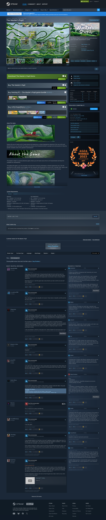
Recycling (64, 513)
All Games (8, 18)
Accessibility (75, 508)
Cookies (74, 513)
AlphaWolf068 (13, 268)
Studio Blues (13, 380)
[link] (51, 102)
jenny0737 (12, 360)
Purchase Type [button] (19, 253)
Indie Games (14, 18)
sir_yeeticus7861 (14, 292)
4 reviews (12, 363)
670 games (12, 404)
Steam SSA (51, 508)
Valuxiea (12, 403)
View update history (75, 125)
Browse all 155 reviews (37, 496)
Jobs (63, 508)
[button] (9, 10)
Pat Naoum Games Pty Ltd (87, 50)
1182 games (12, 461)
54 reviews (12, 420)
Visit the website (74, 123)
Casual (79, 115)
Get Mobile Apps (89, 508)
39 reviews (12, 405)
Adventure (76, 115)
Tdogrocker (13, 309)
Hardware (64, 511)
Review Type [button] (10, 253)
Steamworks (51, 511)
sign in (91, 1)
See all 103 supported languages (77, 101)
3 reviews (12, 345)
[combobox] (80, 10)
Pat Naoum (83, 49)
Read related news (75, 127)
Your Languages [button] (14, 258)
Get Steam (88, 506)
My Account (88, 513)
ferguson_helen (14, 344)
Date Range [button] (37, 253)
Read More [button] (62, 333)
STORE (25, 4)
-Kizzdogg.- (13, 434)
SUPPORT (45, 4)
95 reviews (12, 462)
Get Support (88, 511)
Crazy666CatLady (14, 418)
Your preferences (96, 239)
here (32, 228)
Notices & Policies (76, 511)
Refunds (74, 516)
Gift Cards (51, 516)
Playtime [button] (46, 253)
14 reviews (12, 381)
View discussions (74, 129)
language (96, 1)
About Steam (52, 506)
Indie (83, 115)
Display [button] (52, 253)
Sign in (9, 68)
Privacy (74, 506)
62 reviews (12, 293)
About (39, 4)
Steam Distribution (53, 513)
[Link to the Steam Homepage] (12, 5)
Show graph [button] (94, 253)
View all (97, 223)
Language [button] (29, 253)
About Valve (65, 506)
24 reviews (12, 270)
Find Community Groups (76, 131)
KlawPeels (12, 459)
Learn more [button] (94, 109)
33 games (12, 361)
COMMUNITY (31, 4)
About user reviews (87, 239)
